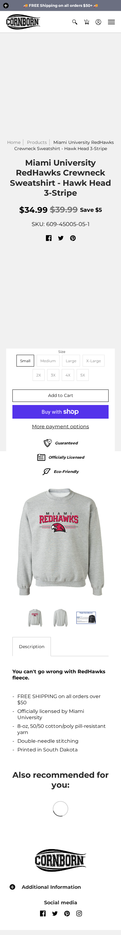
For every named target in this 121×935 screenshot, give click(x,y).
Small (25, 360)
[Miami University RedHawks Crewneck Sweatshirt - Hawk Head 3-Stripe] (60, 542)
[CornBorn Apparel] (23, 22)
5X (82, 375)
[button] (6, 5)
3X (53, 375)
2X (38, 375)
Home (13, 142)
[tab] (31, 646)
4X (67, 375)
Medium (48, 360)
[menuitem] (75, 22)
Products (37, 142)
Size (61, 352)
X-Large (93, 360)
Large (71, 360)
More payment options (60, 427)
